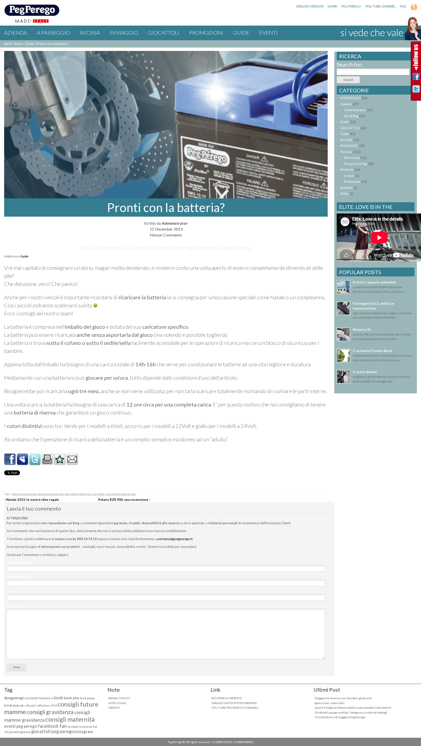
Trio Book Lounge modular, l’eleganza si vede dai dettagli (351, 712)
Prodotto (347, 170)
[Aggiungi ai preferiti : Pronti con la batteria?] (60, 463)
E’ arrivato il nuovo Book (372, 351)
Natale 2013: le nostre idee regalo (32, 500)
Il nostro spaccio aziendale (374, 282)
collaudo (30, 705)
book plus (71, 698)
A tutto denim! (365, 372)
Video (344, 193)
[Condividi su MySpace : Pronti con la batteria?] (22, 463)
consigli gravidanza (50, 711)
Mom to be (352, 158)
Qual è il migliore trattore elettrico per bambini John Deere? (353, 707)
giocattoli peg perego (51, 493)
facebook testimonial (79, 726)
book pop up (14, 705)
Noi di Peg (351, 116)
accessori (31, 698)
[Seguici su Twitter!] (416, 90)
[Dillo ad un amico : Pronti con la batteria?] (72, 463)
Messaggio (23, 606)
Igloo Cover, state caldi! (330, 703)
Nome (19, 562)
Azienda (15, 32)
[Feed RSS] (414, 9)
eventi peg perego (20, 726)
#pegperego (14, 697)
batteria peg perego (24, 493)
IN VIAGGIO (124, 32)
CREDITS (114, 707)
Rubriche (346, 188)
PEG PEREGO (351, 6)
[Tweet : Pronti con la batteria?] (35, 463)
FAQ (403, 6)
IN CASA (90, 32)
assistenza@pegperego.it (174, 539)
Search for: (350, 64)
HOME (332, 6)
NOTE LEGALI (117, 703)
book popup (87, 698)
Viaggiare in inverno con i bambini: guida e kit (343, 698)
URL (10, 591)
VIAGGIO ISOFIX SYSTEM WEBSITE (234, 703)
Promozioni (206, 32)
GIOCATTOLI (163, 32)
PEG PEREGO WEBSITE (226, 698)
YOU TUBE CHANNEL (380, 6)
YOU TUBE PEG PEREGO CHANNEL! (235, 707)
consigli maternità (70, 719)
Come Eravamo (355, 110)
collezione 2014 (46, 705)
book (58, 697)
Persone (346, 152)
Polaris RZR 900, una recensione (123, 500)
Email (19, 577)
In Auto (349, 176)
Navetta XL (362, 329)
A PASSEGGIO (53, 32)
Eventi (268, 32)
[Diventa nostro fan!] (416, 78)
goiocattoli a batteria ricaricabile (85, 493)
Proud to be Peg (355, 164)
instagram (83, 731)
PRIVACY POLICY (119, 698)
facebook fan (52, 726)
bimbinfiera (46, 698)
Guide (241, 32)
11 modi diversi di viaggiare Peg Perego (340, 717)
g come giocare (20, 732)
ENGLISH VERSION (310, 6)
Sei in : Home (13, 44)
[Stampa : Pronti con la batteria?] (47, 463)
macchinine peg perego (120, 493)
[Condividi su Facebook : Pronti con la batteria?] (10, 463)
